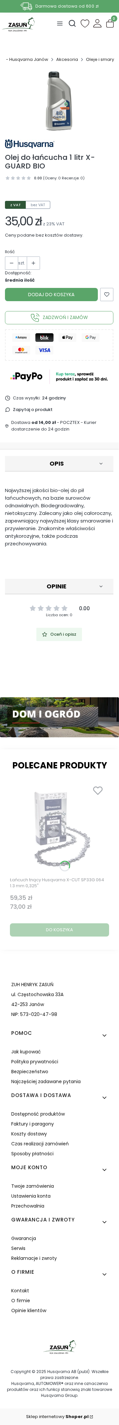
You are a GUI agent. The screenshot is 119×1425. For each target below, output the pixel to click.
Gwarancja (23, 1238)
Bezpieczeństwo (29, 1071)
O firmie (20, 1300)
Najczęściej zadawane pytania (46, 1081)
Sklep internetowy (57, 1416)
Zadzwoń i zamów (65, 317)
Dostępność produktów (38, 1114)
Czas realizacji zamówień (40, 1143)
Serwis (18, 1248)
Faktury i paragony (32, 1124)
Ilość (10, 252)
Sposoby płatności (32, 1153)
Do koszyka (59, 930)
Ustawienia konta (31, 1196)
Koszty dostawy (29, 1133)
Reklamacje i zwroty (34, 1258)
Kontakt (20, 1290)
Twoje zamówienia (32, 1186)
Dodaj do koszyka (51, 294)
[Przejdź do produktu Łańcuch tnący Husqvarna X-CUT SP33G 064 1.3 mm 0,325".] (59, 828)
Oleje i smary (100, 59)
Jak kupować (26, 1051)
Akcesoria (67, 59)
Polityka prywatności (34, 1061)
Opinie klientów (28, 1310)
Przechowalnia (27, 1206)
